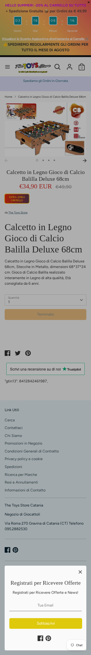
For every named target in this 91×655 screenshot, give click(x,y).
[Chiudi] (80, 572)
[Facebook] (40, 638)
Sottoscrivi (46, 623)
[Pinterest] (48, 638)
